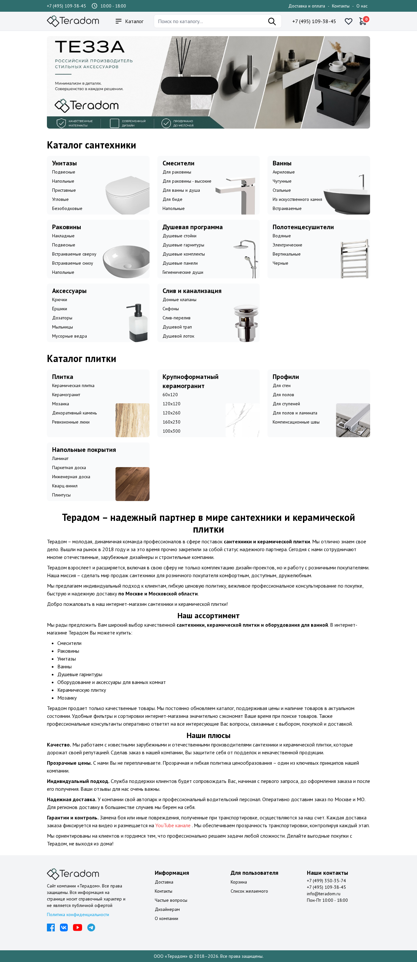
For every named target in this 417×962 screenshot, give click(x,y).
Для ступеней (286, 404)
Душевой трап (177, 327)
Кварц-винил (65, 486)
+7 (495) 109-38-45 (66, 6)
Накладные (63, 236)
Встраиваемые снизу (72, 263)
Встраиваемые (287, 208)
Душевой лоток (178, 336)
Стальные (282, 190)
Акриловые (284, 172)
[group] (208, 82)
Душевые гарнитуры (183, 245)
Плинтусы (61, 495)
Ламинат (60, 458)
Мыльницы (62, 327)
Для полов (283, 394)
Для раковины (177, 172)
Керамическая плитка (73, 385)
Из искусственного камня (297, 199)
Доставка (164, 882)
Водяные (282, 236)
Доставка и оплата (306, 6)
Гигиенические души (183, 272)
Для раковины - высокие (187, 181)
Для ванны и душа (181, 190)
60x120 (170, 394)
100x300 (171, 431)
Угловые (60, 199)
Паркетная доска (69, 467)
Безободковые (67, 208)
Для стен (282, 385)
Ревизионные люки (71, 422)
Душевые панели (180, 263)
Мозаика (60, 404)
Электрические (287, 245)
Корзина (239, 882)
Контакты (341, 6)
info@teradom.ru (323, 894)
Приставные (64, 190)
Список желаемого (249, 891)
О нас (361, 6)
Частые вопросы (171, 900)
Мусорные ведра (69, 336)
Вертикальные (287, 254)
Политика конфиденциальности (78, 914)
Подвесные (63, 172)
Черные (280, 263)
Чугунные (282, 181)
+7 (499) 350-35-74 (326, 881)
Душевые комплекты (184, 254)
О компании (166, 918)
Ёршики (59, 309)
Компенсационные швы (296, 422)
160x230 (171, 422)
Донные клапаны (179, 299)
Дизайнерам (167, 909)
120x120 (171, 404)
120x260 (171, 413)
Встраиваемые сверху (74, 254)
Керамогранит (66, 394)
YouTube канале (173, 825)
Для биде (172, 199)
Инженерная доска (71, 477)
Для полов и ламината (295, 413)
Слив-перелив (177, 318)
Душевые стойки (179, 236)
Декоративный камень (74, 413)
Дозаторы (62, 318)
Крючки (59, 299)
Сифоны (171, 309)
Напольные (63, 181)
